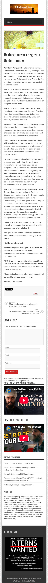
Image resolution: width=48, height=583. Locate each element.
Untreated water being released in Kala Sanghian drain (23, 304)
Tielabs (32, 581)
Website (8, 363)
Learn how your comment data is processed (23, 380)
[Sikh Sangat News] (24, 11)
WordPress (17, 581)
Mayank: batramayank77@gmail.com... (19, 474)
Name (7, 347)
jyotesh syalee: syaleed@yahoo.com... (19, 485)
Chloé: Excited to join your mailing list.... (19, 463)
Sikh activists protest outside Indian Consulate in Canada (24, 312)
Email (7, 355)
